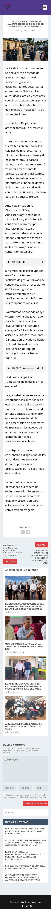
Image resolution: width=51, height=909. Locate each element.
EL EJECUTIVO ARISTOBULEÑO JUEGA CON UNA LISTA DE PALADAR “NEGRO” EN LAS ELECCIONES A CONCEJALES (24, 606)
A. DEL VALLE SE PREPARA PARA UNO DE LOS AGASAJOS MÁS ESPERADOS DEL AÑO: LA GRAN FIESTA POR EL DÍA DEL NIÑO (25, 842)
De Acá (32, 30)
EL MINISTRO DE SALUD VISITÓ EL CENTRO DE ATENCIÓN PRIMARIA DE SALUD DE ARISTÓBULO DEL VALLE (23, 686)
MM (22, 902)
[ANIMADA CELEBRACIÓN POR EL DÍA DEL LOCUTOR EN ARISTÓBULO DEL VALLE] (25, 708)
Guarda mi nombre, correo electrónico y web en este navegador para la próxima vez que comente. (25, 796)
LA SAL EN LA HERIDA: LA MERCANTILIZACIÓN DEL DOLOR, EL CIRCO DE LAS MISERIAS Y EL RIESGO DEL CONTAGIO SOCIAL (24, 856)
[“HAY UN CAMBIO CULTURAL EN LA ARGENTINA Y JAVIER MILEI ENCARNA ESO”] (25, 628)
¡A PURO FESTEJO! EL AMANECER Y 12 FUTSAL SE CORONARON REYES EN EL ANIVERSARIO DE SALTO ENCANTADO (22, 877)
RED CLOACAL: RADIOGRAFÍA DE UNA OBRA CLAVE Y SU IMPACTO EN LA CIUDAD (25, 867)
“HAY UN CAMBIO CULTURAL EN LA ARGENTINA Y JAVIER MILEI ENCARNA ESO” (24, 646)
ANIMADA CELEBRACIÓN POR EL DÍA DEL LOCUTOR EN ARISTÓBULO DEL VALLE (23, 726)
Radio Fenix (36, 902)
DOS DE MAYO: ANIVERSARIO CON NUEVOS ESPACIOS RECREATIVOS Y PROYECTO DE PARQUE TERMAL (25, 831)
